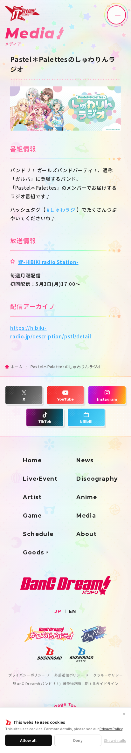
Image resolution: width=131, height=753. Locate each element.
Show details (115, 740)
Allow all (28, 740)
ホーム (16, 366)
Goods (33, 552)
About (86, 534)
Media (86, 515)
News (85, 460)
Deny (78, 740)
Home (32, 460)
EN (72, 611)
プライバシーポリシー (26, 675)
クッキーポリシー (108, 675)
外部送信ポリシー (69, 675)
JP (58, 611)
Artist (32, 497)
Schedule (38, 534)
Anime (86, 497)
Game (32, 515)
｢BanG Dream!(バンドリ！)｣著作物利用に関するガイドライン (66, 684)
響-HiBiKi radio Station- (48, 262)
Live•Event (40, 478)
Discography (97, 478)
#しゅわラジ (61, 209)
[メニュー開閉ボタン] (116, 14)
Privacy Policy (111, 728)
